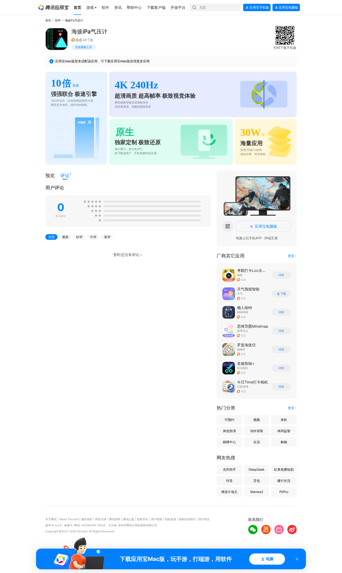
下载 (283, 293)
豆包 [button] (256, 481)
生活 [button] (256, 442)
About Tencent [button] (68, 519)
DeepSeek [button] (257, 469)
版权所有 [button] (142, 519)
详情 (281, 275)
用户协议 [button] (204, 519)
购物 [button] (284, 442)
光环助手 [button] (229, 469)
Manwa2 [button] (256, 492)
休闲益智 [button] (283, 431)
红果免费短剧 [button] (284, 469)
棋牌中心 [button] (229, 442)
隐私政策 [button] (170, 519)
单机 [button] (284, 420)
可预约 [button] (229, 420)
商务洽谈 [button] (100, 519)
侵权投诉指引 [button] (187, 519)
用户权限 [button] (156, 519)
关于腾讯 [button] (51, 519)
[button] (53, 7)
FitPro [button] (283, 492)
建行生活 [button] (283, 481)
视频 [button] (256, 420)
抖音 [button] (229, 481)
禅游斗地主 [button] (229, 492)
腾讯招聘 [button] (114, 519)
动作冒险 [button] (256, 431)
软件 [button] (58, 20)
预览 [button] (50, 175)
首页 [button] (48, 20)
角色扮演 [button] (229, 431)
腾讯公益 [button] (128, 519)
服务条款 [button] (86, 519)
